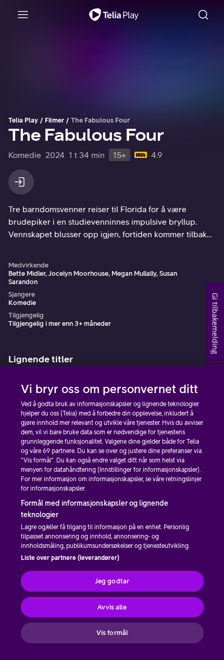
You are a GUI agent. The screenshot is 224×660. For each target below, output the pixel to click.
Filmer (54, 120)
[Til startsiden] (114, 14)
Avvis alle (111, 607)
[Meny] (23, 14)
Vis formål (112, 633)
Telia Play (23, 120)
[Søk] (203, 14)
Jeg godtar (112, 581)
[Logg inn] (21, 181)
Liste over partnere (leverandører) (70, 557)
